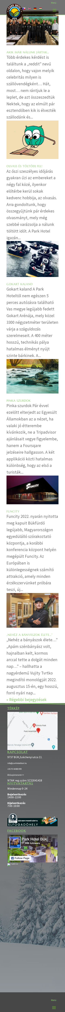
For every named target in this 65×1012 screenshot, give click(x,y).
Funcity (13, 511)
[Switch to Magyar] (40, 8)
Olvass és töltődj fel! (24, 166)
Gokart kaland (19, 284)
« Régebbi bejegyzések (26, 699)
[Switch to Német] (35, 8)
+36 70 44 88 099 (14, 769)
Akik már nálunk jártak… (27, 52)
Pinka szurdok (18, 400)
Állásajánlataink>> (15, 775)
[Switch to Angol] (29, 8)
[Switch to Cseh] (24, 8)
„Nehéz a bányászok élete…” (29, 635)
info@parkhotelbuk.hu (17, 763)
